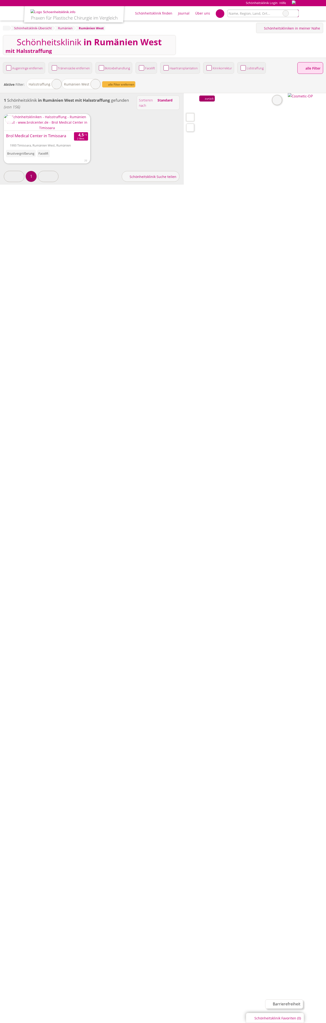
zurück (209, 98)
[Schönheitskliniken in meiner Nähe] (190, 128)
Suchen (295, 13)
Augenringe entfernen (27, 68)
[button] (14, 176)
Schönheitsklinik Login (261, 3)
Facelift (150, 68)
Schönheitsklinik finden (153, 13)
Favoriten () (277, 1018)
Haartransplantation (184, 68)
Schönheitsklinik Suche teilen (152, 176)
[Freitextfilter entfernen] (286, 13)
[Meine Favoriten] (220, 13)
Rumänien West (76, 84)
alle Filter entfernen (120, 84)
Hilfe (282, 3)
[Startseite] (6, 28)
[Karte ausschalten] (277, 100)
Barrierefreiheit (286, 1004)
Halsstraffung (39, 84)
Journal (183, 13)
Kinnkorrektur (222, 68)
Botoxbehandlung (117, 68)
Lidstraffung (255, 68)
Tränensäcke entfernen (74, 68)
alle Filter (313, 68)
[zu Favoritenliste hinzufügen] (9, 119)
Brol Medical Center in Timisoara (36, 135)
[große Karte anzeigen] (190, 117)
